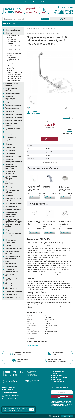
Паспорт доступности (44, 1)
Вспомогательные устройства (13, 36)
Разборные (10, 61)
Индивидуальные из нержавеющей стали (13, 64)
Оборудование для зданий (12, 279)
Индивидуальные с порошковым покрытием (13, 69)
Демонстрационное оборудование (12, 257)
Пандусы (8, 144)
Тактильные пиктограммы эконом (13, 161)
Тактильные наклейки (13, 117)
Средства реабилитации (10, 262)
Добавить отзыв (33, 345)
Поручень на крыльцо (14, 78)
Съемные (10, 43)
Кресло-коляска (11, 294)
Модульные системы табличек (13, 226)
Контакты (64, 1)
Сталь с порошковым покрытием (14, 54)
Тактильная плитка (12, 94)
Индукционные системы (11, 90)
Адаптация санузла (12, 129)
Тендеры (24, 1)
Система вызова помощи (11, 84)
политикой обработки (65, 402)
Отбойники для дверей (13, 121)
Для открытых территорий (10, 284)
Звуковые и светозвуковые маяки (13, 133)
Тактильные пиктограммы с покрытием (11, 167)
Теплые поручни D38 (13, 41)
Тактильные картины (13, 156)
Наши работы (55, 1)
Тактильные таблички (13, 114)
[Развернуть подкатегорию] (3, 30)
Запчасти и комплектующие (11, 271)
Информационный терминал (12, 183)
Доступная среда (16, 1)
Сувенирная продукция (14, 291)
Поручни (8, 33)
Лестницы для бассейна (14, 75)
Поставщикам (32, 1)
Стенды (8, 245)
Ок (32, 409)
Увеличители (10, 153)
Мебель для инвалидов (14, 187)
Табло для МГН (11, 206)
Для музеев (9, 275)
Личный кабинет (67, 3)
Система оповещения (13, 210)
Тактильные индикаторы (10, 98)
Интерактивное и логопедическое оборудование (11, 215)
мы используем (14, 410)
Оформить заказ (67, 416)
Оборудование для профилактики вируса (13, 221)
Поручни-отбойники (12, 30)
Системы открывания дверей (13, 199)
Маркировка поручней (13, 248)
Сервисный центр (58, 381)
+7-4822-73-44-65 (68, 11)
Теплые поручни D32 (13, 39)
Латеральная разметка (14, 203)
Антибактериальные (13, 59)
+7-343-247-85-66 (68, 10)
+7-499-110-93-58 (68, 9)
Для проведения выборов (11, 178)
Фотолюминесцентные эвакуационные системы (13, 235)
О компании (6, 1)
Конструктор (10, 147)
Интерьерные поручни (14, 80)
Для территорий (11, 288)
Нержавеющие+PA (13, 57)
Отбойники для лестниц (11, 125)
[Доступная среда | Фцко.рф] (13, 10)
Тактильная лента (12, 108)
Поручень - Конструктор (14, 76)
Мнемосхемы (10, 111)
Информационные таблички (12, 191)
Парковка (9, 195)
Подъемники (10, 150)
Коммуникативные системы (12, 252)
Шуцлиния (9, 102)
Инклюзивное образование (10, 241)
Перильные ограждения (14, 73)
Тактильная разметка (13, 105)
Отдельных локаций (12, 297)
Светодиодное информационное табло (11, 139)
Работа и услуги (11, 266)
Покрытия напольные (13, 230)
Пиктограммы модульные (10, 173)
